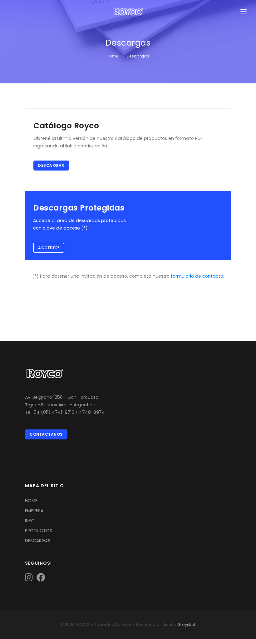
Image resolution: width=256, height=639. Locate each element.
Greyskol (186, 624)
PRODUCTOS (38, 531)
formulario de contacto (197, 276)
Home (113, 56)
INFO (30, 521)
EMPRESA (34, 511)
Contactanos (46, 434)
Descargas (138, 56)
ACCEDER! (48, 247)
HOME (31, 501)
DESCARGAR (51, 165)
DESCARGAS (37, 540)
